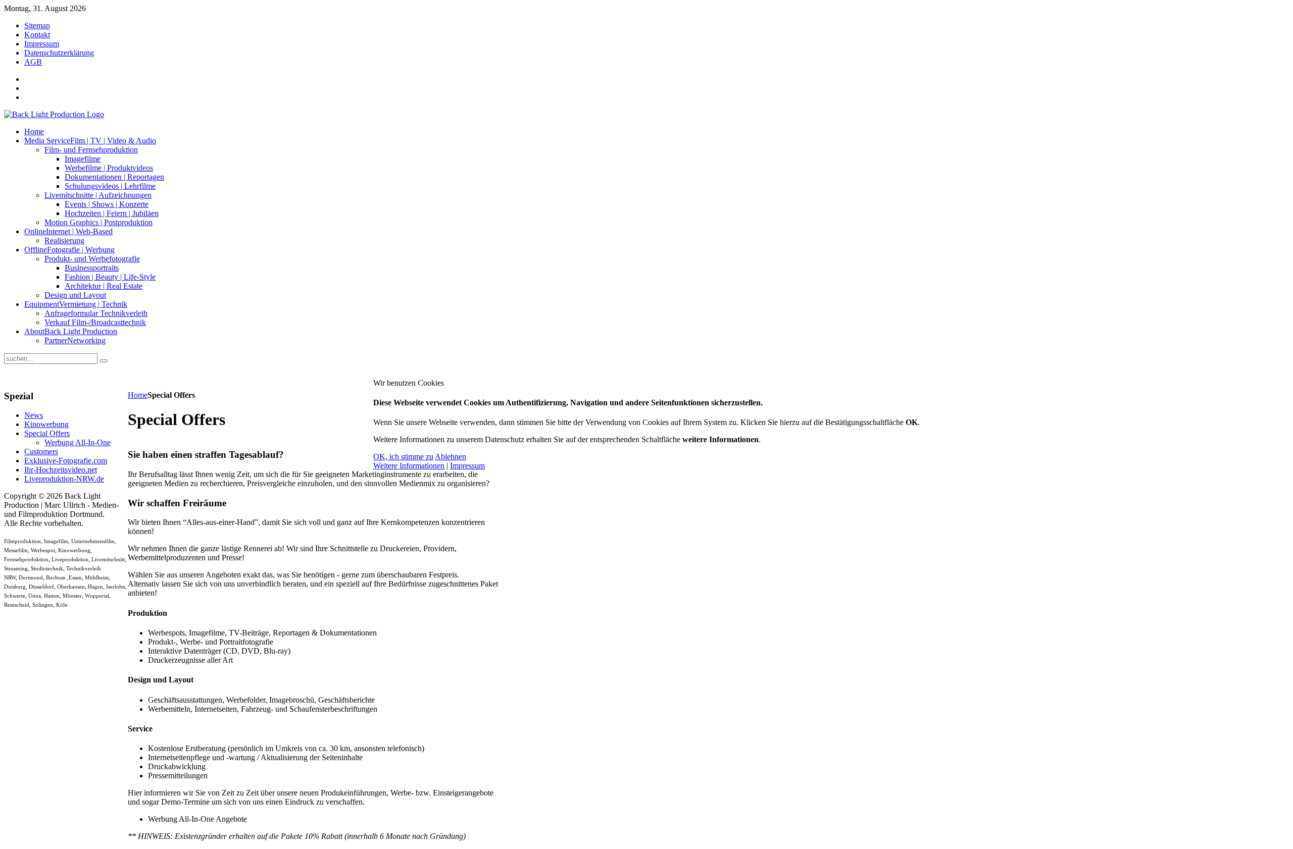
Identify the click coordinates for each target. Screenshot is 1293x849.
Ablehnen (450, 456)
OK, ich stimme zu (403, 456)
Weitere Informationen (408, 465)
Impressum (467, 465)
